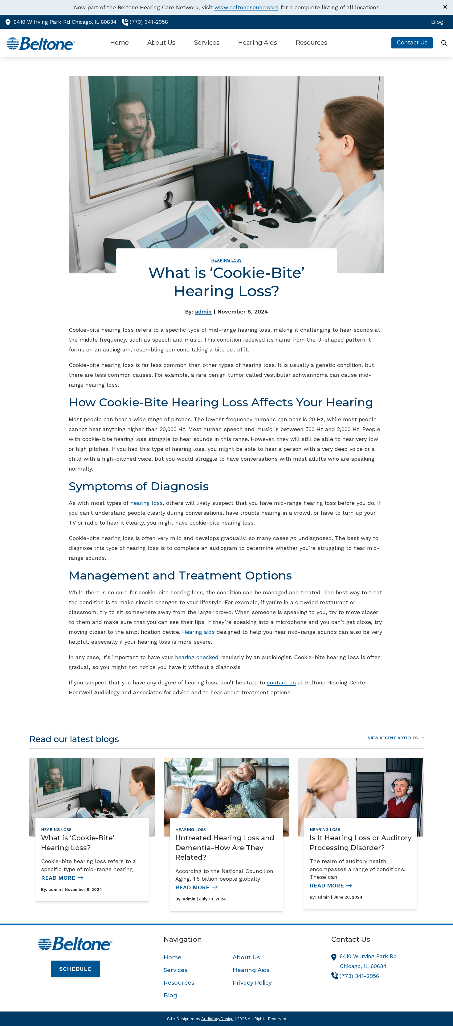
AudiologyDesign (217, 1018)
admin (203, 311)
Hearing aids (198, 632)
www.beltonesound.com (246, 7)
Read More (58, 877)
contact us (281, 682)
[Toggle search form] (444, 43)
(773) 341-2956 (149, 22)
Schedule (75, 969)
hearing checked (196, 657)
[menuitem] (436, 22)
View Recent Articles (393, 738)
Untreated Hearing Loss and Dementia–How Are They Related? (224, 847)
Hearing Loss (226, 260)
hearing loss (146, 503)
